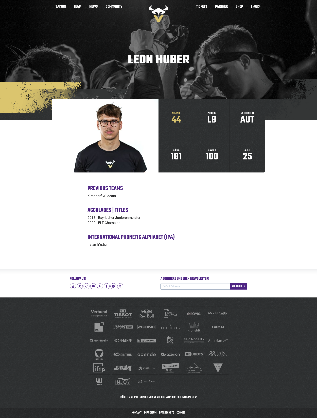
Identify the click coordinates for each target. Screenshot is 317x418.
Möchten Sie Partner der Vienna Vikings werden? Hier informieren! (158, 397)
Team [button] (77, 6)
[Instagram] (73, 286)
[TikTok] (86, 286)
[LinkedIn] (100, 286)
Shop (239, 6)
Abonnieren (238, 286)
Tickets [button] (201, 6)
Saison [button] (60, 6)
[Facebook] (107, 286)
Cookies (180, 412)
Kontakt (136, 412)
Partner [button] (221, 6)
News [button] (93, 6)
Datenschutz (166, 412)
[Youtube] (93, 286)
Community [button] (114, 6)
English (256, 6)
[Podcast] (120, 286)
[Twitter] (80, 286)
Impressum (150, 412)
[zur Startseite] (158, 13)
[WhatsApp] (113, 286)
